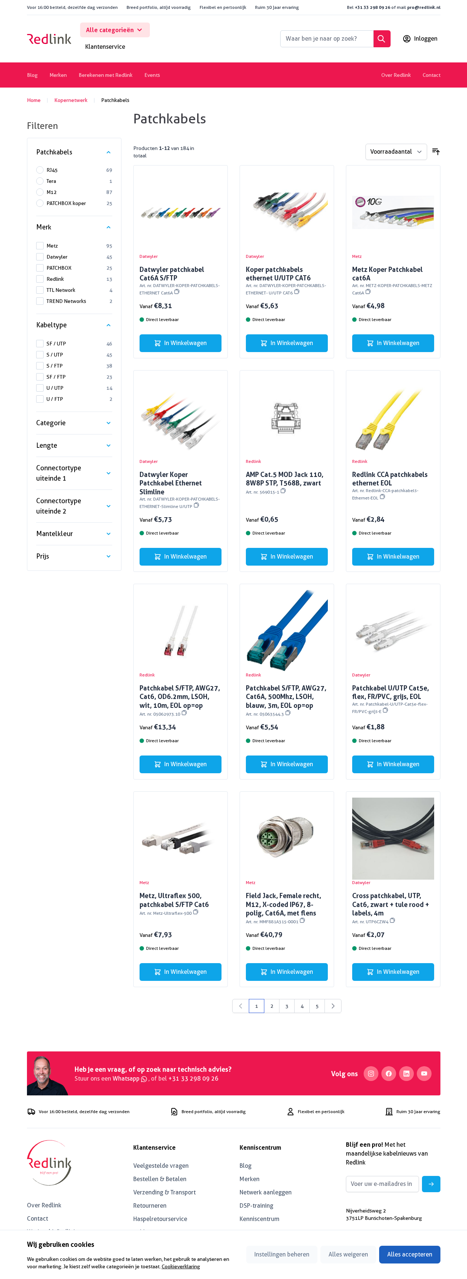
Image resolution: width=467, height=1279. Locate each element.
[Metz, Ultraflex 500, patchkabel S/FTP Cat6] (181, 839)
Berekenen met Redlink (106, 75)
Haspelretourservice (160, 1218)
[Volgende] (333, 1006)
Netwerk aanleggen (266, 1192)
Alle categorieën (110, 30)
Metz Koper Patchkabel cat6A (392, 280)
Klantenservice (105, 46)
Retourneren (149, 1205)
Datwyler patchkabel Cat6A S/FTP (180, 280)
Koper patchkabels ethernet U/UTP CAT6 (286, 280)
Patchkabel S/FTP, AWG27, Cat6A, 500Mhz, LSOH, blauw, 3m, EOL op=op (286, 700)
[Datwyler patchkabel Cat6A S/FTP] (181, 212)
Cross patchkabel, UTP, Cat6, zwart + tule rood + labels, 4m (390, 907)
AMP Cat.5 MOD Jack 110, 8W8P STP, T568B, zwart (284, 482)
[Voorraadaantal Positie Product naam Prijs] (396, 152)
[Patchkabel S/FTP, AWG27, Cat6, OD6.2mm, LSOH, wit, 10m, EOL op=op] (181, 631)
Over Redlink (396, 75)
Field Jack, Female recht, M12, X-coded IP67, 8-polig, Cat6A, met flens (283, 907)
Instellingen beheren (281, 1254)
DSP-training (256, 1205)
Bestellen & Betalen (159, 1179)
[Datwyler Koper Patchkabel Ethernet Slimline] (181, 417)
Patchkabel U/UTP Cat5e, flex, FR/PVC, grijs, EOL (390, 699)
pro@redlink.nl (423, 7)
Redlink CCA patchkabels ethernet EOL (389, 485)
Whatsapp (127, 1078)
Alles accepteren (409, 1254)
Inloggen (425, 38)
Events (152, 75)
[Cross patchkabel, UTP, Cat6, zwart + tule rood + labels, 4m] (393, 839)
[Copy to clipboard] (177, 291)
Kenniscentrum (259, 1218)
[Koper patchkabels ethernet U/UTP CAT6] (287, 212)
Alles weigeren (348, 1254)
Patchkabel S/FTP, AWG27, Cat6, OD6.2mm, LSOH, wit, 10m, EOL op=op (180, 700)
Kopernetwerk (70, 100)
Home (34, 100)
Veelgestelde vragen (161, 1165)
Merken (58, 75)
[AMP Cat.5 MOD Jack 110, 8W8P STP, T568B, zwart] (287, 417)
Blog (32, 75)
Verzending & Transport (164, 1192)
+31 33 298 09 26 (372, 7)
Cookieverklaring (181, 1266)
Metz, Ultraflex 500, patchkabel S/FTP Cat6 (174, 903)
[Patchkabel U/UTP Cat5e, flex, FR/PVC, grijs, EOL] (393, 631)
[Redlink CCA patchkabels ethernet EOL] (393, 417)
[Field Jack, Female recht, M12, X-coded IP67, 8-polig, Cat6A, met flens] (287, 839)
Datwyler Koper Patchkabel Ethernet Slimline (180, 489)
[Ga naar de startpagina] (49, 39)
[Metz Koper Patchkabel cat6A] (393, 212)
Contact (431, 75)
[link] (240, 1006)
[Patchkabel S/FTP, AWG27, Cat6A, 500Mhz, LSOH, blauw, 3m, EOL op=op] (287, 631)
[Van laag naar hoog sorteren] (436, 151)
